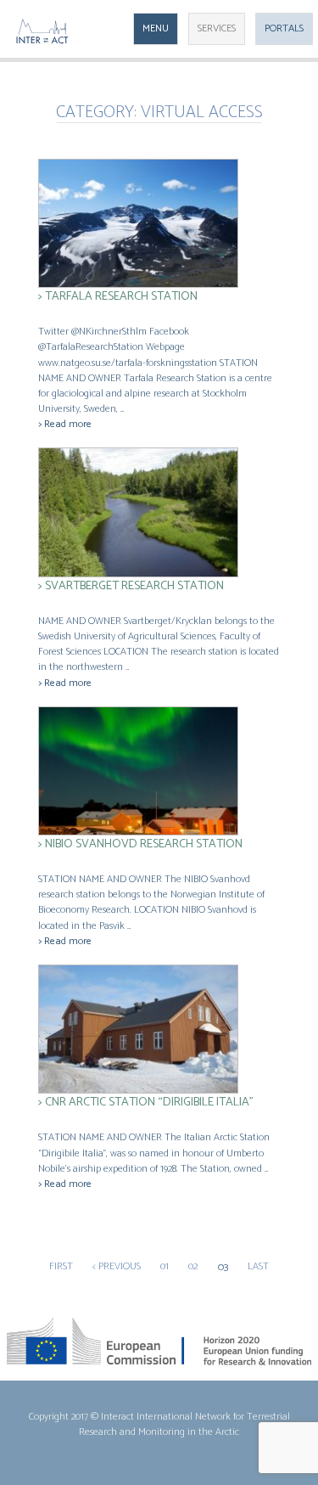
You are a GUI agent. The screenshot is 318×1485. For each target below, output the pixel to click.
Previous (116, 1266)
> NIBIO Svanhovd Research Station (140, 844)
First (61, 1266)
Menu (155, 28)
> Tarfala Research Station (118, 296)
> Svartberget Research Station (131, 586)
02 (193, 1266)
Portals (284, 28)
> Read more (65, 424)
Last (258, 1266)
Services (217, 28)
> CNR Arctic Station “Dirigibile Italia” (146, 1102)
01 (164, 1266)
